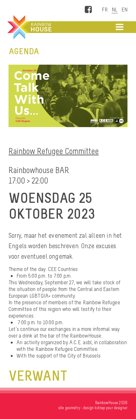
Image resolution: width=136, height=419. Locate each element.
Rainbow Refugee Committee (54, 151)
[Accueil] (28, 27)
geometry (72, 407)
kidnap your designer (111, 407)
